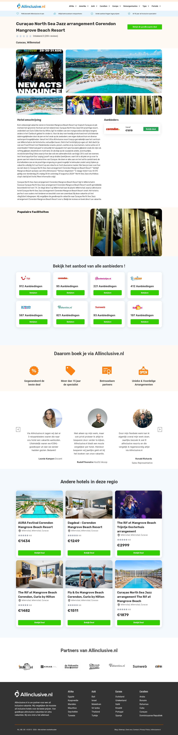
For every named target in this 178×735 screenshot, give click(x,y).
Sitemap (122, 730)
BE (21, 730)
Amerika (82, 6)
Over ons (129, 730)
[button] (18, 429)
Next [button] (159, 666)
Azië (93, 6)
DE (24, 730)
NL (18, 730)
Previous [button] (19, 666)
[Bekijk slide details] (26, 666)
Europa (115, 6)
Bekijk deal (151, 129)
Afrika (71, 6)
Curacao (21, 42)
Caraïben (103, 6)
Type (145, 6)
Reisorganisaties (130, 6)
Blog (116, 730)
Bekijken (33, 293)
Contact (136, 730)
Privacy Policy (145, 730)
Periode (155, 6)
